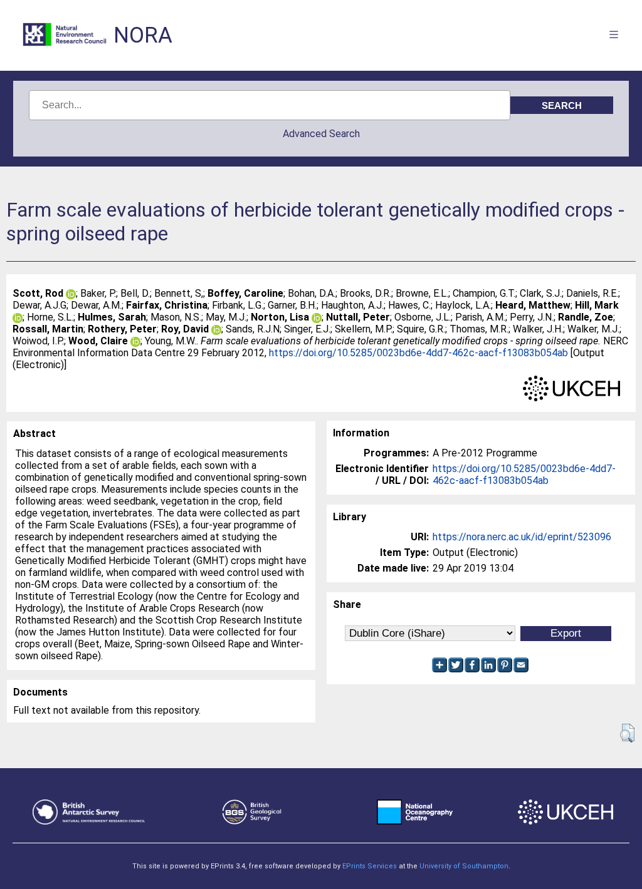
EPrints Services (369, 866)
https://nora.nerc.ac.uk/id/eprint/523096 (522, 537)
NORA (142, 35)
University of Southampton (463, 866)
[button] (627, 733)
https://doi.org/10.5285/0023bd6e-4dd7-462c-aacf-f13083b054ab (418, 353)
